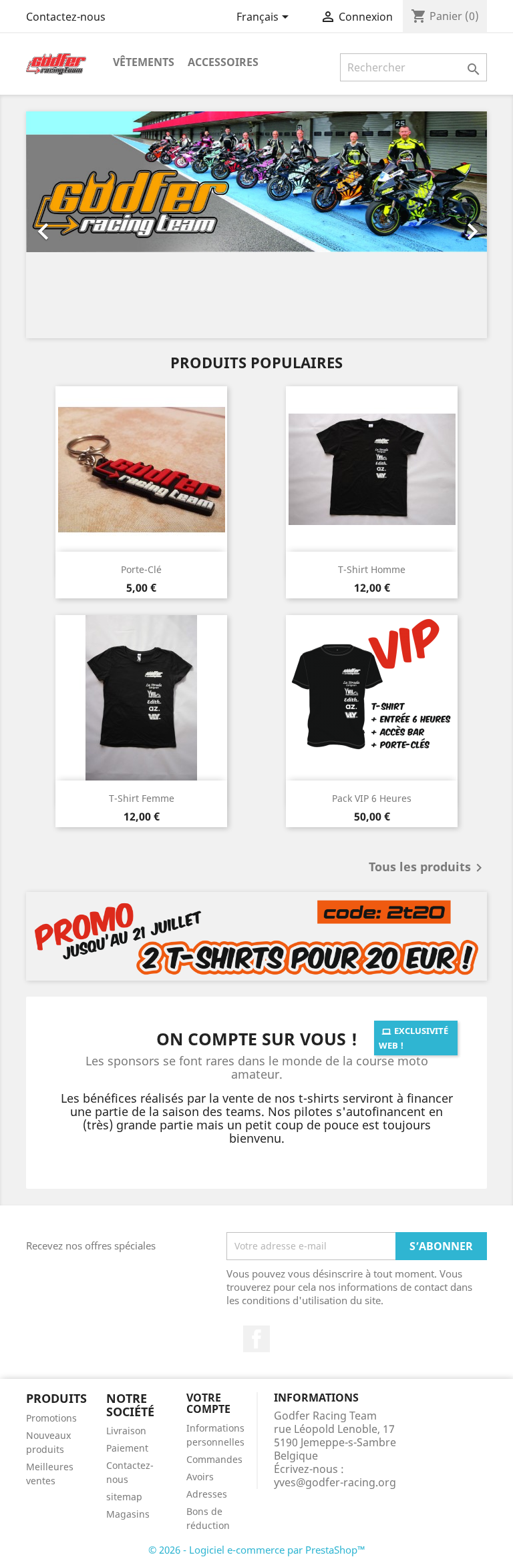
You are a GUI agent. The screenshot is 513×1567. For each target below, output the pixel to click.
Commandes (214, 1459)
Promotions (51, 1418)
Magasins (128, 1514)
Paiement (127, 1448)
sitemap (124, 1496)
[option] (256, 224)
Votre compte (208, 1403)
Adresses (206, 1494)
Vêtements (143, 62)
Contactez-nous (66, 16)
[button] (61, 224)
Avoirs (200, 1476)
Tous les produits (428, 868)
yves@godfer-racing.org (335, 1482)
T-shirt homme (371, 569)
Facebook (256, 1339)
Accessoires (223, 62)
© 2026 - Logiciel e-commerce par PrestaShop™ (256, 1549)
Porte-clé (141, 569)
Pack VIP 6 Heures (371, 798)
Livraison (126, 1430)
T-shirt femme (141, 798)
